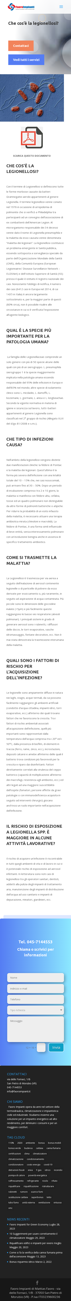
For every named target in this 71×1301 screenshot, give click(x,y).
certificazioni (14, 1153)
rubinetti (12, 1191)
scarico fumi (37, 1191)
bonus (41, 1142)
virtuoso (58, 1202)
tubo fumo (13, 1202)
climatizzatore (40, 1153)
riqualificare (14, 1186)
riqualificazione (31, 1186)
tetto (49, 1197)
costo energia (33, 1164)
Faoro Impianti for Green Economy (28, 1224)
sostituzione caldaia (18, 1197)
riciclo (45, 1180)
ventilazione (44, 1202)
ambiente (30, 1142)
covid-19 (48, 1164)
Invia (56, 1047)
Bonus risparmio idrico (22, 1261)
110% (11, 1142)
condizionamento (35, 1159)
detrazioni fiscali (16, 1170)
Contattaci (21, 45)
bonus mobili (54, 1142)
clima (26, 1153)
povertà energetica (37, 1175)
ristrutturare (48, 1186)
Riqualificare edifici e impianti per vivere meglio (35, 1243)
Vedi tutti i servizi (26, 59)
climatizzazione (15, 1159)
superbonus (37, 1197)
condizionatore (15, 1164)
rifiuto (54, 1180)
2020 (19, 1142)
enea (30, 1170)
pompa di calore (16, 1175)
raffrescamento (16, 1180)
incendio (58, 1170)
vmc (10, 1208)
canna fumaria (53, 1148)
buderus (28, 1148)
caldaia (39, 1148)
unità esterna (28, 1202)
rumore (24, 1191)
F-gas (38, 1170)
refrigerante (33, 1180)
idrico (47, 1170)
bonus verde (14, 1148)
